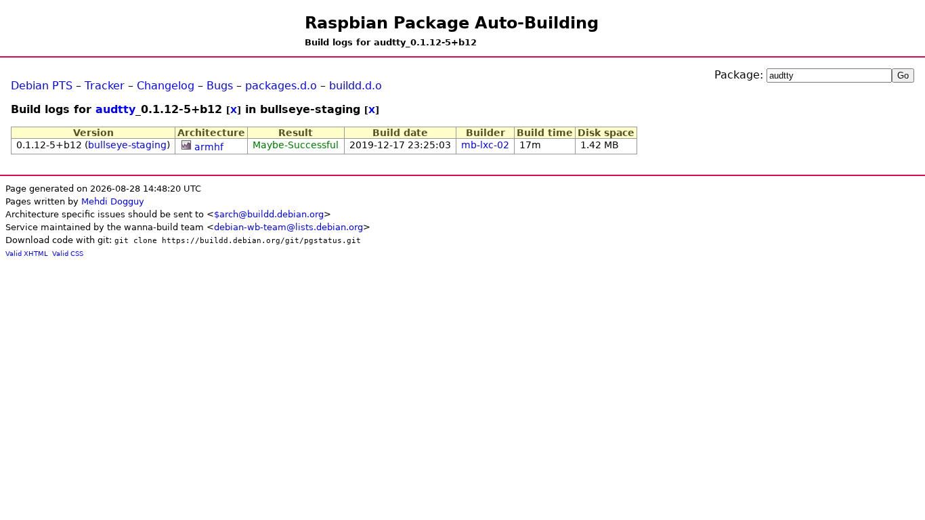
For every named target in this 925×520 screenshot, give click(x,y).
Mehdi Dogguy (112, 201)
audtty (115, 109)
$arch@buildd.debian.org (269, 214)
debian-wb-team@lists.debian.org (288, 227)
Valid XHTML (26, 253)
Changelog (165, 85)
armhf (208, 147)
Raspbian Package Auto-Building (452, 23)
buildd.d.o (355, 85)
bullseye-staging (127, 144)
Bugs (220, 85)
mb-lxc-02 (485, 144)
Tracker (105, 85)
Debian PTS (41, 85)
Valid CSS (67, 253)
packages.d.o (281, 85)
